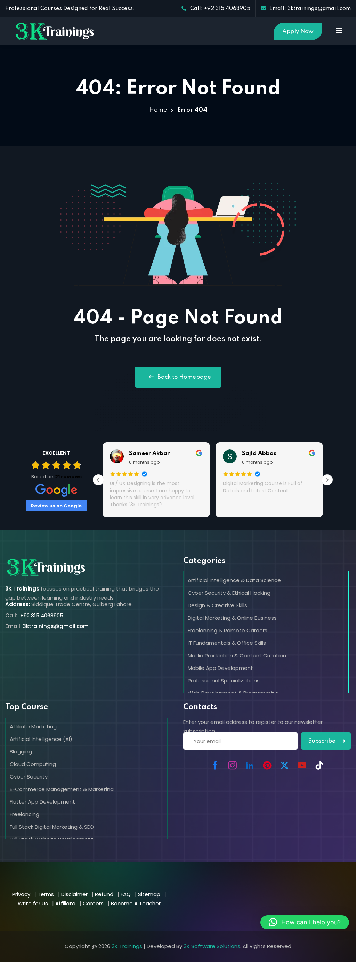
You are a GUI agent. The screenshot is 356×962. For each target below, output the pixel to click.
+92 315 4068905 (41, 615)
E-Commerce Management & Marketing (62, 789)
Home (158, 110)
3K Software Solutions (212, 946)
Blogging (21, 751)
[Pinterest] (267, 765)
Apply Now (298, 31)
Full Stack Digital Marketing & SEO (52, 826)
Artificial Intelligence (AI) (41, 739)
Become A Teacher (136, 903)
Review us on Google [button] (56, 505)
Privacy (21, 894)
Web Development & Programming (233, 693)
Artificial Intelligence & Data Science (234, 580)
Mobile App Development (220, 668)
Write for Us (33, 903)
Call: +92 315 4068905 (220, 8)
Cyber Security (29, 776)
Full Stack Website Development (52, 839)
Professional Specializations (224, 680)
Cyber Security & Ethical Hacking (229, 592)
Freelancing (24, 814)
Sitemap (149, 894)
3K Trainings (127, 946)
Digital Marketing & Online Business (232, 617)
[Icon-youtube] (301, 765)
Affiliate (65, 903)
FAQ (126, 894)
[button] (304, 922)
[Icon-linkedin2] (249, 765)
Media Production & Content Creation (237, 655)
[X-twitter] (284, 765)
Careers (93, 903)
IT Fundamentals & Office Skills (227, 643)
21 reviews (68, 476)
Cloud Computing (33, 764)
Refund (104, 894)
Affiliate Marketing (33, 726)
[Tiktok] (319, 765)
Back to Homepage (184, 377)
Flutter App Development (42, 801)
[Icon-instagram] (232, 765)
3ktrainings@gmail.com (56, 626)
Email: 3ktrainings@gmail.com (310, 8)
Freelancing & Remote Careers (227, 630)
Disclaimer (74, 894)
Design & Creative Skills (217, 605)
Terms (46, 894)
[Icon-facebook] (215, 765)
